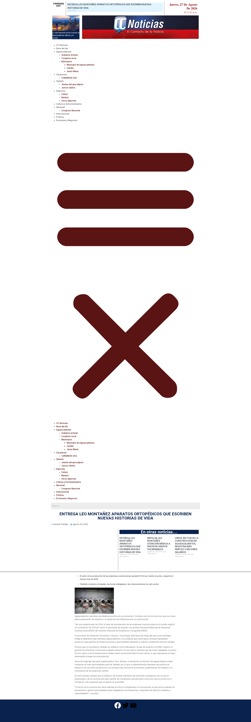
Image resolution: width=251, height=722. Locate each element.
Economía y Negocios (66, 120)
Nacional (60, 107)
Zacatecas (61, 74)
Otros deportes (68, 100)
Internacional (62, 114)
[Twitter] (125, 705)
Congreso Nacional (70, 110)
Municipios (66, 61)
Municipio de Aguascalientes (80, 65)
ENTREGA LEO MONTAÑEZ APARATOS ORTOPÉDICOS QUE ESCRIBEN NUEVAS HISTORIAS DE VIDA (130, 545)
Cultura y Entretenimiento (69, 104)
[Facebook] (117, 705)
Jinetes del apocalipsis (72, 84)
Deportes (60, 91)
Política (60, 117)
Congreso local (68, 58)
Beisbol (65, 97)
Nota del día (62, 48)
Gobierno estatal (69, 55)
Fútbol (64, 94)
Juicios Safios (68, 87)
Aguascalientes (64, 51)
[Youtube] (133, 705)
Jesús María (72, 71)
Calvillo (70, 68)
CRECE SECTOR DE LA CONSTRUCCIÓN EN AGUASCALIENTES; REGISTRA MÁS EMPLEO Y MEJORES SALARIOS (186, 545)
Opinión (60, 81)
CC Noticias (62, 45)
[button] (125, 272)
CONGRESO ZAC (69, 78)
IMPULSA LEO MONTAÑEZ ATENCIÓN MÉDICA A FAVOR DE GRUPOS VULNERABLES (158, 544)
